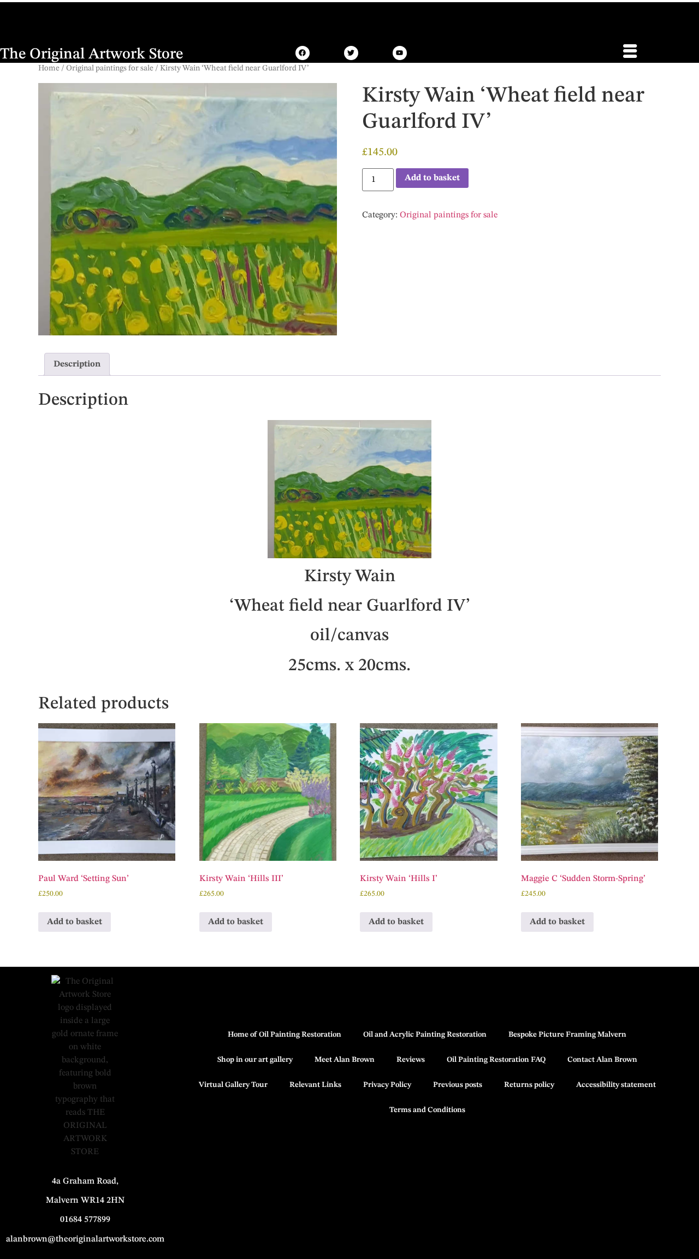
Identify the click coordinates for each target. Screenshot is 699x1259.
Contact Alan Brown (602, 1059)
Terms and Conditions (427, 1110)
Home (49, 68)
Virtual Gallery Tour (233, 1085)
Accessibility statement (616, 1085)
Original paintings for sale (109, 68)
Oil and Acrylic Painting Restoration (425, 1034)
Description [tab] (77, 364)
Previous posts (457, 1085)
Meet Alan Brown (345, 1059)
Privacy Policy (387, 1085)
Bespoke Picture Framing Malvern (567, 1034)
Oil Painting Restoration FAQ (496, 1059)
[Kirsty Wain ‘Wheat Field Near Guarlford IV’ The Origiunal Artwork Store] (302, 53)
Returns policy (529, 1085)
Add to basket (432, 178)
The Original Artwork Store (91, 54)
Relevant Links (315, 1085)
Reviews (410, 1059)
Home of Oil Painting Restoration (284, 1034)
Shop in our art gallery (255, 1059)
